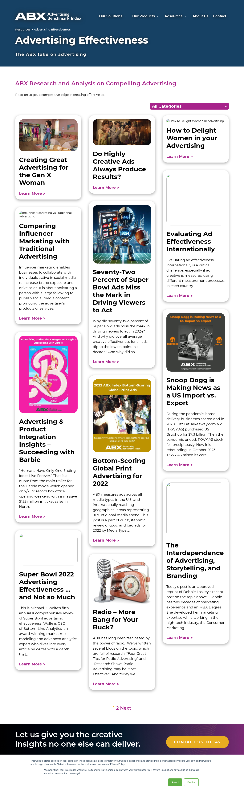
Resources (173, 16)
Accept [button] (175, 782)
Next (125, 708)
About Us (200, 16)
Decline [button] (191, 782)
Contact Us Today (197, 742)
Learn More (31, 193)
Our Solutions (110, 16)
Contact (219, 16)
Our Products (143, 16)
